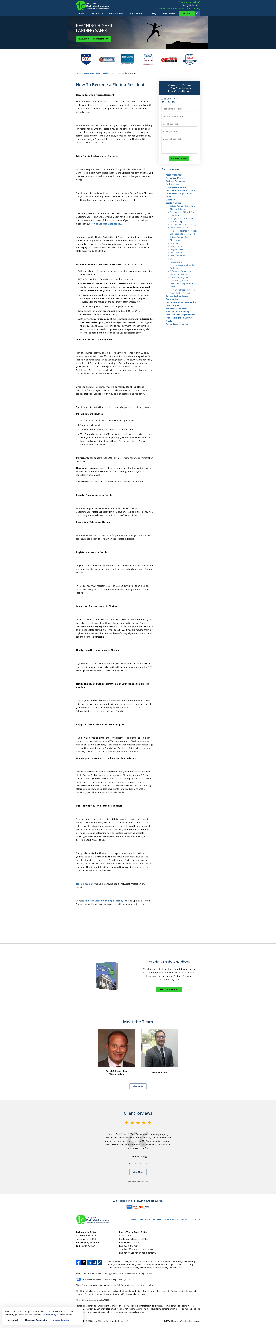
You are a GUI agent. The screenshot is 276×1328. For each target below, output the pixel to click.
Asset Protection (174, 174)
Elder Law (170, 199)
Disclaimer (157, 1219)
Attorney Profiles (116, 13)
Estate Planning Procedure (182, 206)
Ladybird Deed (176, 249)
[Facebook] (78, 1262)
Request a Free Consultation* (93, 38)
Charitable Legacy (178, 209)
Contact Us (186, 13)
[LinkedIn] (89, 1262)
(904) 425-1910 (134, 1242)
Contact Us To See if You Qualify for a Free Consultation (179, 88)
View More (138, 1086)
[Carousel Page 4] (146, 1163)
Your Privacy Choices (91, 1279)
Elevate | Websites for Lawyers (182, 1321)
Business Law (172, 184)
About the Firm (96, 13)
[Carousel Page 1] (130, 1163)
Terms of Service (171, 1219)
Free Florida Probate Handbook (169, 961)
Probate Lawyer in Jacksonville (180, 314)
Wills (172, 258)
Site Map (184, 1219)
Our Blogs (153, 13)
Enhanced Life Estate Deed (182, 234)
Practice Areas (136, 13)
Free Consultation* (189, 2)
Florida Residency (86, 883)
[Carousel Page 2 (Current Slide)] (135, 1163)
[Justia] (94, 1262)
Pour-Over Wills (177, 252)
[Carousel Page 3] (140, 1163)
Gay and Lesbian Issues (177, 296)
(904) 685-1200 (191, 5)
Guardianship (172, 299)
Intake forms (176, 262)
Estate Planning (102, 73)
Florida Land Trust (174, 178)
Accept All (13, 1320)
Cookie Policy (110, 1279)
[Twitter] (83, 1262)
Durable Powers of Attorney (183, 224)
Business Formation (175, 181)
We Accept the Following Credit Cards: (138, 1201)
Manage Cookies (126, 1279)
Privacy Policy (144, 1219)
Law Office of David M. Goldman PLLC (110, 1321)
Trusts (169, 321)
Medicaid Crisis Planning (177, 311)
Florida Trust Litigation (177, 324)
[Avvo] (100, 1262)
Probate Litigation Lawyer (179, 317)
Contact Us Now (179, 158)
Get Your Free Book (169, 989)
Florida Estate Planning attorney (104, 900)
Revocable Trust (177, 255)
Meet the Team (138, 1021)
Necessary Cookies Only (36, 1320)
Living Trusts (176, 246)
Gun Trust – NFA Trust (176, 308)
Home (81, 13)
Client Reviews (169, 13)
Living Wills (175, 243)
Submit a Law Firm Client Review (138, 1182)
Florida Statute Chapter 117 (105, 223)
